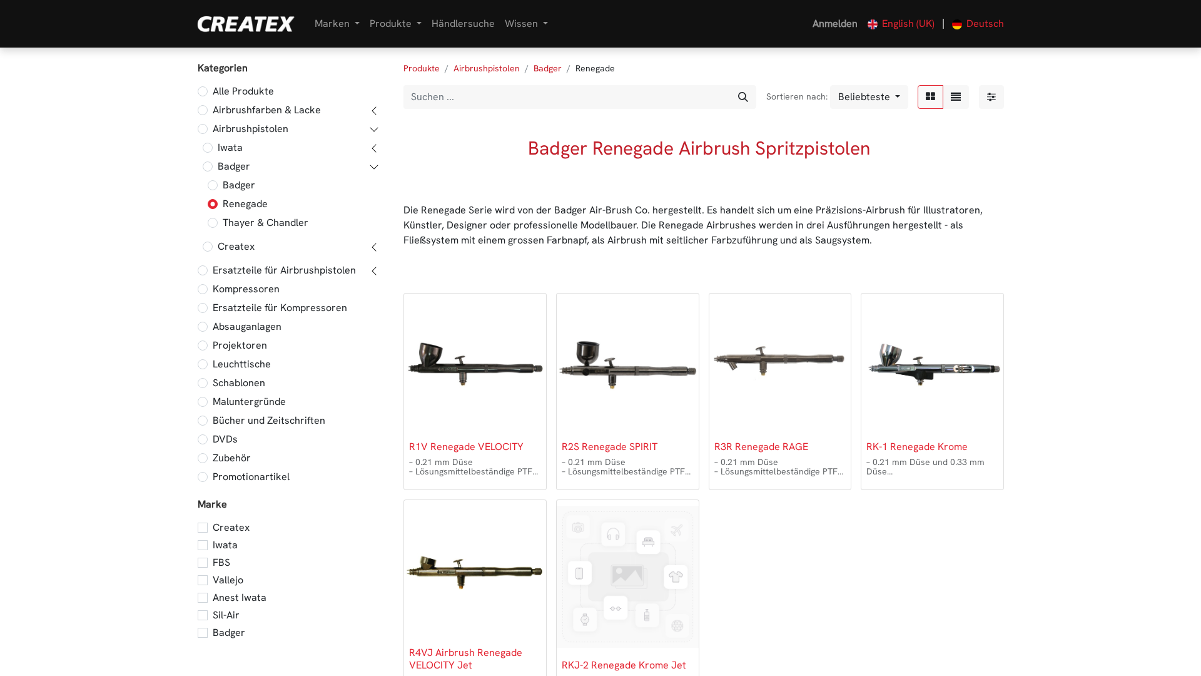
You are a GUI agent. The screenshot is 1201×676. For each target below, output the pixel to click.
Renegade (245, 203)
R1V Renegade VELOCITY (466, 446)
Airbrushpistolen (250, 128)
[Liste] (956, 97)
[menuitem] (463, 23)
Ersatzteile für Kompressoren (280, 307)
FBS (221, 562)
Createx (236, 246)
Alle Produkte (243, 91)
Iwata (230, 147)
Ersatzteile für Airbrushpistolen (284, 270)
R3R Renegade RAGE (761, 446)
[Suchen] (743, 97)
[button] (869, 97)
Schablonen (239, 382)
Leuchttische (242, 364)
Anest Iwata (239, 597)
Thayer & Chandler (265, 222)
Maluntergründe (249, 401)
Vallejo (228, 579)
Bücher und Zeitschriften (269, 420)
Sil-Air (226, 615)
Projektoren (240, 345)
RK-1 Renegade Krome (917, 446)
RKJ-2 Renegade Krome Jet (624, 665)
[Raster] (930, 97)
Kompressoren (246, 288)
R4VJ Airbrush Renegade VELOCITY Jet (465, 658)
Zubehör (232, 457)
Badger (234, 166)
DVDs (225, 439)
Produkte (421, 68)
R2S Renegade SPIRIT (609, 446)
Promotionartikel (251, 476)
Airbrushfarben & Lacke (267, 109)
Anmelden (835, 23)
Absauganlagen (247, 326)
